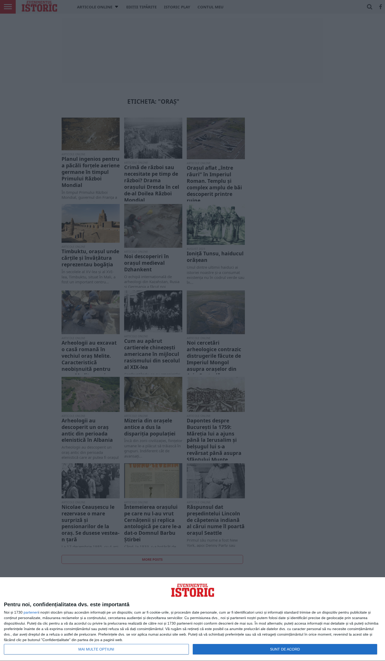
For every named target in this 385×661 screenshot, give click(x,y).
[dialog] (192, 619)
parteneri (31, 612)
